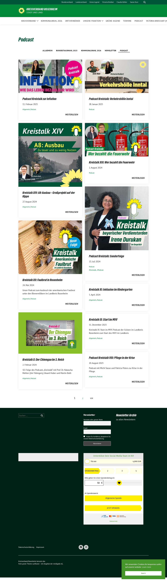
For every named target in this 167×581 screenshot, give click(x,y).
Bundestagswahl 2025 (66, 50)
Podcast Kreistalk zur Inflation (39, 99)
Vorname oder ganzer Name (93, 420)
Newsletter (110, 50)
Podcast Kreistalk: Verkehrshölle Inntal (111, 99)
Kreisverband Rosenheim (41, 9)
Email (85, 428)
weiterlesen (71, 114)
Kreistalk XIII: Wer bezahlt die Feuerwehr (112, 162)
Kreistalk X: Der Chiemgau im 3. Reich (43, 359)
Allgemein (47, 50)
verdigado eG (58, 564)
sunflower (36, 564)
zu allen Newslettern (125, 419)
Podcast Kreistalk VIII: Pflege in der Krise (112, 358)
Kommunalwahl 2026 (91, 50)
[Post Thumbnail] (50, 76)
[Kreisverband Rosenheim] (21, 10)
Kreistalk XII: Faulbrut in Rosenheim (42, 280)
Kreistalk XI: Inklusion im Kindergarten (110, 289)
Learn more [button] (146, 567)
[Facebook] (81, 547)
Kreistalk (93, 270)
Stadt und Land (34, 12)
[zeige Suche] (144, 2)
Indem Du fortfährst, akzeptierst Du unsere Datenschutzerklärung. (97, 438)
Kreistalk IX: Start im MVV (103, 319)
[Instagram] (86, 547)
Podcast (124, 50)
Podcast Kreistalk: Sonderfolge (106, 256)
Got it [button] (143, 573)
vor (91, 398)
